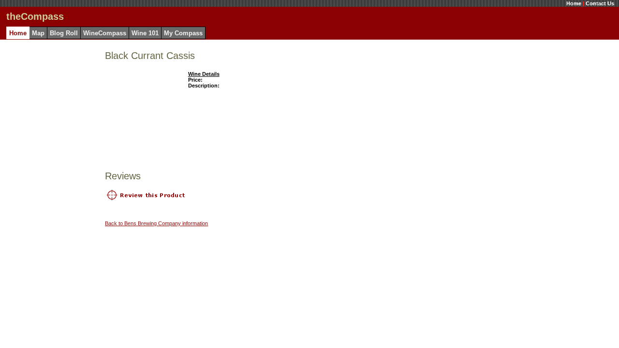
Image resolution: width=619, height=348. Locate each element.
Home (573, 3)
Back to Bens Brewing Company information (156, 223)
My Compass (183, 33)
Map (38, 33)
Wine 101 (145, 33)
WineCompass (104, 33)
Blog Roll (64, 33)
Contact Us (600, 3)
